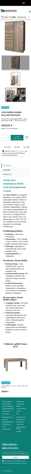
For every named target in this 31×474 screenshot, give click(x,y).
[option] (15, 373)
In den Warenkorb (17, 137)
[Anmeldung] (23, 11)
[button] (20, 11)
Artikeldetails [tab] (6, 170)
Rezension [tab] (7, 174)
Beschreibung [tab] (7, 166)
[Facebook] (2, 2)
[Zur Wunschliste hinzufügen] (26, 137)
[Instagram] (6, 2)
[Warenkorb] (28, 10)
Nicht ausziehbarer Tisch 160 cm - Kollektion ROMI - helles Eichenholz (14, 386)
